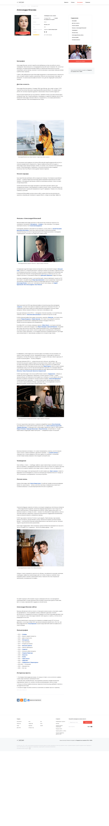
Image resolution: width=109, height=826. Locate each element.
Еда (41, 721)
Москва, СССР (47, 24)
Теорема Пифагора (27, 653)
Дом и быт (19, 727)
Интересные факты (76, 39)
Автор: (22, 689)
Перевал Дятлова (22, 427)
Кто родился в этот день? (49, 19)
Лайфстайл (31, 723)
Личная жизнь (75, 32)
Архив (41, 725)
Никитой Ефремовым (55, 378)
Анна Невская (38, 284)
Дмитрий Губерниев (46, 275)
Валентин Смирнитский (39, 371)
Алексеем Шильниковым (34, 314)
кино (51, 15)
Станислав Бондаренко (36, 225)
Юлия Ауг (19, 371)
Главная (18, 6)
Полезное (87, 2)
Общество (19, 723)
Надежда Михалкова (32, 428)
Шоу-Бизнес (19, 721)
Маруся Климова (21, 428)
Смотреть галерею (23, 33)
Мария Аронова (36, 319)
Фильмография (75, 37)
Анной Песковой (57, 228)
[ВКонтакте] (18, 700)
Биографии (80, 2)
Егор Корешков (32, 623)
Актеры (28, 6)
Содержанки (51, 373)
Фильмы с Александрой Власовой (79, 27)
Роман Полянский (27, 371)
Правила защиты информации (59, 726)
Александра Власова (34, 6)
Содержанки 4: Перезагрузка (30, 662)
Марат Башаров (42, 326)
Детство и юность (75, 23)
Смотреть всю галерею (80, 61)
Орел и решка (54, 471)
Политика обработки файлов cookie (60, 733)
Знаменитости (23, 6)
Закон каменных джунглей (53, 425)
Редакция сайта (59, 728)
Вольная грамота (27, 645)
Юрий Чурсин (47, 366)
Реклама (57, 723)
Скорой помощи (53, 452)
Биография (74, 20)
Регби (24, 656)
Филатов (50, 317)
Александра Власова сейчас (77, 35)
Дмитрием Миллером (23, 230)
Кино (41, 723)
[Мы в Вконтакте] (88, 726)
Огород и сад (31, 727)
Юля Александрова (29, 284)
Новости (66, 2)
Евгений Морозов (52, 326)
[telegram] (25, 700)
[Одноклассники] (21, 700)
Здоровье (30, 725)
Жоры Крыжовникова (38, 280)
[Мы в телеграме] (89, 726)
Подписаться (87, 722)
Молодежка (34, 224)
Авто (29, 721)
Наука (18, 725)
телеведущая (47, 15)
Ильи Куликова (56, 424)
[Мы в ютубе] (91, 726)
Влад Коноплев (43, 428)
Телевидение (74, 30)
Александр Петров (22, 283)
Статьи (72, 2)
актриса (54, 15)
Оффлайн (25, 660)
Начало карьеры (75, 25)
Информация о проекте (60, 721)
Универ (40, 224)
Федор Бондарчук (26, 319)
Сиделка (19, 306)
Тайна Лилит (45, 325)
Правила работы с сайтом (61, 730)
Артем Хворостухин (53, 29)
